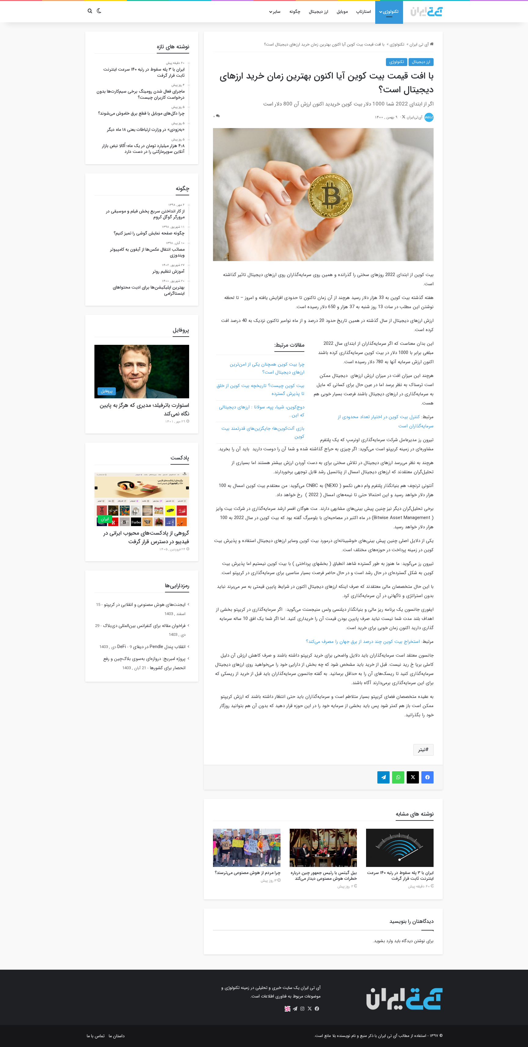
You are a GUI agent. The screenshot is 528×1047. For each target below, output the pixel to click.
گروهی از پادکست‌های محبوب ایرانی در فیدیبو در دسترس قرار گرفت (146, 537)
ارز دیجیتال (318, 11)
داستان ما (117, 1036)
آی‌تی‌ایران (414, 117)
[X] (309, 1008)
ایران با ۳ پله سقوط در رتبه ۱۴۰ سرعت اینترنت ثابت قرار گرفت (400, 875)
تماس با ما (96, 1036)
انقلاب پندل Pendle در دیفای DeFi (151, 647)
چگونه (294, 11)
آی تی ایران (419, 44)
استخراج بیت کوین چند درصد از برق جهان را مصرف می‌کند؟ (363, 641)
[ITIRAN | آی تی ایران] (427, 11)
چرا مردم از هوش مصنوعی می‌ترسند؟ (247, 872)
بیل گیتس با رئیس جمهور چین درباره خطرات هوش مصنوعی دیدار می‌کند (324, 875)
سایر (276, 11)
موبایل (342, 11)
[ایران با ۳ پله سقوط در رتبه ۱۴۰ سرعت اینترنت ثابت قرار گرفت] (400, 848)
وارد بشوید (383, 941)
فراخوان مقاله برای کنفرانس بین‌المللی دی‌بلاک (144, 625)
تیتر (421, 750)
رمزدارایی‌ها (177, 585)
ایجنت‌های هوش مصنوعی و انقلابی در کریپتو (144, 604)
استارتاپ (363, 11)
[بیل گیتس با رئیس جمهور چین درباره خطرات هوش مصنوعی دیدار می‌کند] (323, 848)
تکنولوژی (390, 11)
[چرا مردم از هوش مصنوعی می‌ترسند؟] (246, 848)
